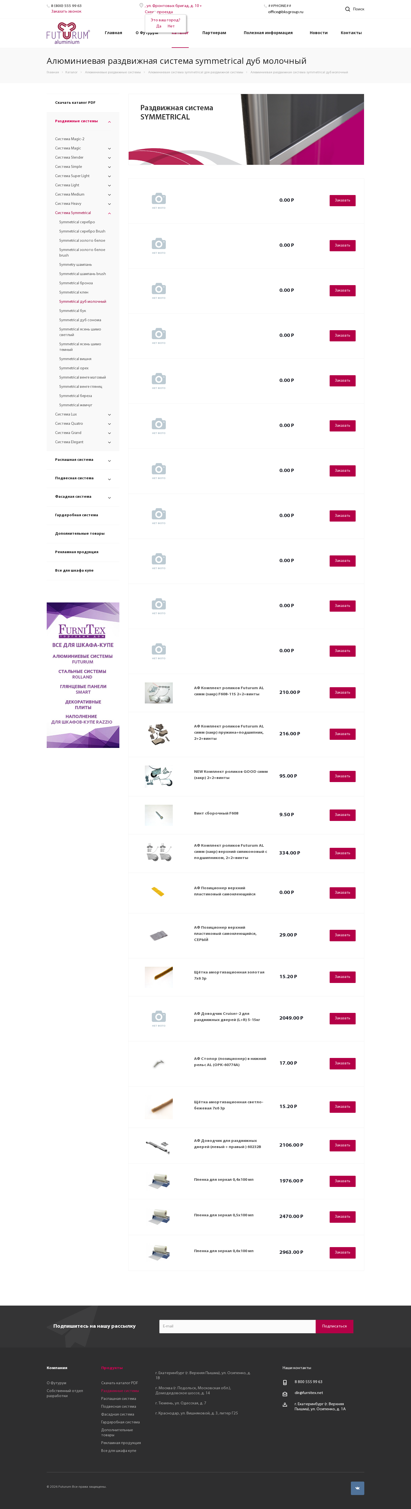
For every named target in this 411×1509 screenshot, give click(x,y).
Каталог (180, 32)
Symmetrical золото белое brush (82, 252)
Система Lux (66, 414)
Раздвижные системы (76, 121)
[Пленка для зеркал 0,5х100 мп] (159, 1217)
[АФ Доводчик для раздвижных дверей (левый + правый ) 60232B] (159, 1145)
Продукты (112, 1368)
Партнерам (214, 32)
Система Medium (69, 194)
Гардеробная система (76, 515)
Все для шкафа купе (74, 570)
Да (158, 26)
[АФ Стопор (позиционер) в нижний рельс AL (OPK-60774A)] (159, 1064)
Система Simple (68, 167)
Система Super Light (72, 176)
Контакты (351, 32)
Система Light (67, 185)
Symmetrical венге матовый (82, 377)
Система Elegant (69, 442)
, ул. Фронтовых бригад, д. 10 (172, 6)
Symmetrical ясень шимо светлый (80, 332)
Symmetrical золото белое (82, 241)
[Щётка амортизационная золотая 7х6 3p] (159, 977)
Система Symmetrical (73, 213)
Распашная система (74, 460)
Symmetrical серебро (77, 222)
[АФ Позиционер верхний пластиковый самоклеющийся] (159, 893)
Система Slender (69, 157)
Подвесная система (74, 478)
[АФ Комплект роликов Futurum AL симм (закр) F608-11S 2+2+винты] (159, 692)
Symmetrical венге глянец (80, 387)
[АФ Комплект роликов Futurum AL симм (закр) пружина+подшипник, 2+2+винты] (159, 734)
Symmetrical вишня (75, 359)
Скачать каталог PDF (75, 103)
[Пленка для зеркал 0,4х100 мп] (159, 1181)
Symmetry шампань (75, 265)
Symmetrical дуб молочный (82, 302)
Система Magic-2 (69, 139)
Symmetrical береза (75, 396)
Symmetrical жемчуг (75, 405)
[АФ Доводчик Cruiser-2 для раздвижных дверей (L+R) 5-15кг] (159, 1019)
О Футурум (147, 32)
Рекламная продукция (76, 552)
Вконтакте (357, 1488)
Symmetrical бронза (76, 283)
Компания (57, 1368)
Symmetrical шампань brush (82, 274)
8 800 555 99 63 (309, 1382)
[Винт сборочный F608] (159, 815)
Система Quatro (69, 424)
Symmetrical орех (74, 368)
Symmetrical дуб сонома (80, 320)
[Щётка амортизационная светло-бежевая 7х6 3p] (159, 1107)
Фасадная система (73, 497)
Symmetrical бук (72, 311)
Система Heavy (68, 204)
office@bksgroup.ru (285, 12)
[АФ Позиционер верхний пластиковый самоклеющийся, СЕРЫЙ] (159, 936)
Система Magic (68, 148)
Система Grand (68, 433)
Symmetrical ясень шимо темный (80, 347)
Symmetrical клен (73, 292)
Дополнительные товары (80, 534)
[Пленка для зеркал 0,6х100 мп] (159, 1252)
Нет (171, 26)
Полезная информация (268, 32)
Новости (319, 32)
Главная (113, 32)
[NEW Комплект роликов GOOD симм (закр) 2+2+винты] (159, 777)
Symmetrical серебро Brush (82, 231)
